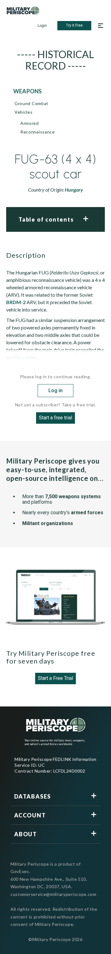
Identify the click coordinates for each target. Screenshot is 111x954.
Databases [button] (32, 796)
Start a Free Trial (55, 678)
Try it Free (74, 25)
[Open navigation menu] (100, 25)
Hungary (74, 190)
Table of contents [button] (46, 219)
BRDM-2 (16, 302)
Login (42, 25)
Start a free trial (55, 418)
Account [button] (30, 815)
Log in (55, 390)
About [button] (25, 834)
